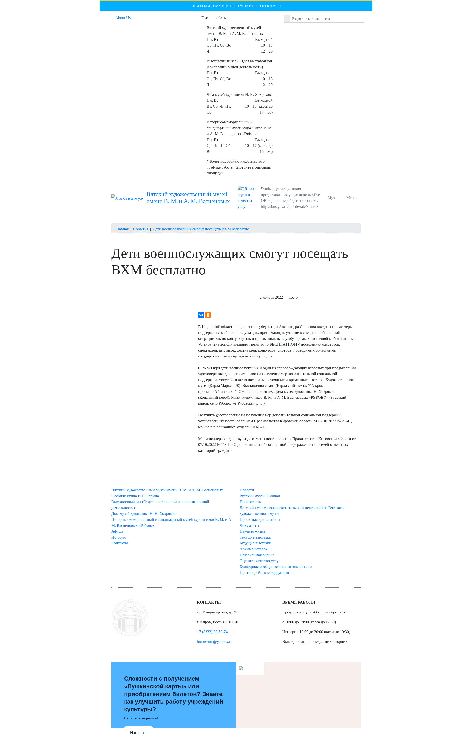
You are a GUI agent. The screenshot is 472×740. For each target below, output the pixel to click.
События (140, 229)
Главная (122, 229)
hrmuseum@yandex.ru (214, 642)
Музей (334, 198)
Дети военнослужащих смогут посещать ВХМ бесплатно (201, 229)
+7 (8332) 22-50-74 (212, 632)
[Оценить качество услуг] (248, 198)
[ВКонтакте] (201, 315)
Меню (351, 198)
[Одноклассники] (208, 315)
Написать (139, 733)
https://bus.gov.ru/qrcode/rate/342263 (289, 206)
